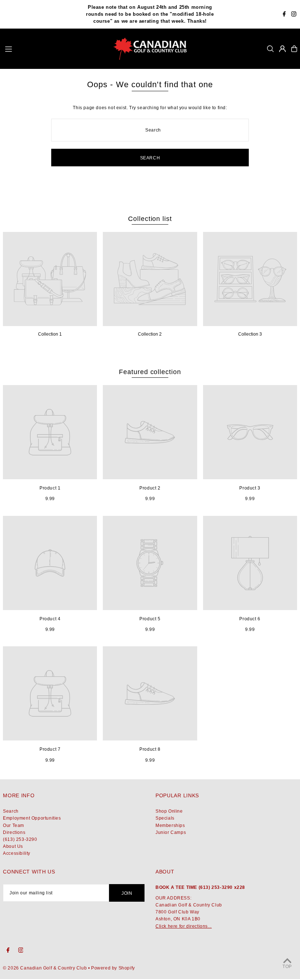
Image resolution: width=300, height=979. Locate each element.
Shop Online (169, 811)
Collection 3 (250, 334)
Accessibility (16, 853)
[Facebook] (284, 15)
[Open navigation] (56, 48)
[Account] (282, 48)
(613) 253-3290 (20, 839)
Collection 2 (150, 334)
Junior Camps (170, 832)
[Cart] (294, 48)
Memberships (170, 825)
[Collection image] (50, 279)
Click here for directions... (183, 926)
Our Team (13, 825)
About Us (13, 846)
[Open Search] (270, 48)
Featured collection (150, 372)
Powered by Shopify (113, 968)
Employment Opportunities (32, 818)
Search (11, 811)
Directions (14, 832)
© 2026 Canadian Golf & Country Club (45, 968)
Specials (165, 818)
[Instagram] (293, 15)
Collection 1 (50, 334)
